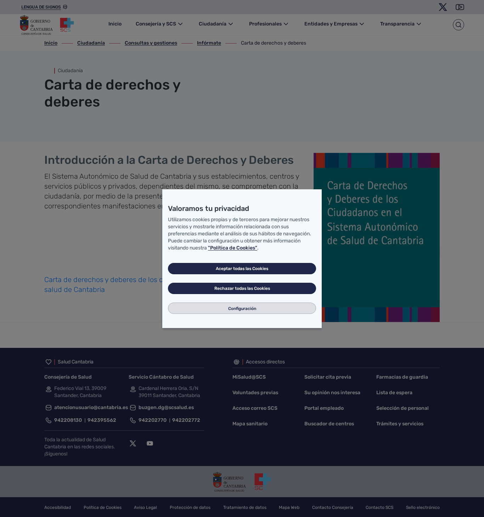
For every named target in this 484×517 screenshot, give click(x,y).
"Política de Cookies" (232, 248)
